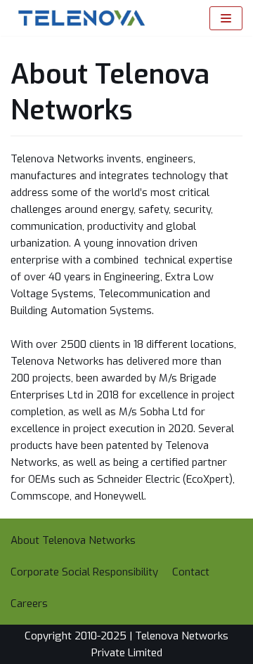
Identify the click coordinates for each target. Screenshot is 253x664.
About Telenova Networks (73, 540)
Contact (190, 572)
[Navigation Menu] (225, 18)
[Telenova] (78, 18)
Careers (29, 604)
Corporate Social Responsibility (84, 572)
